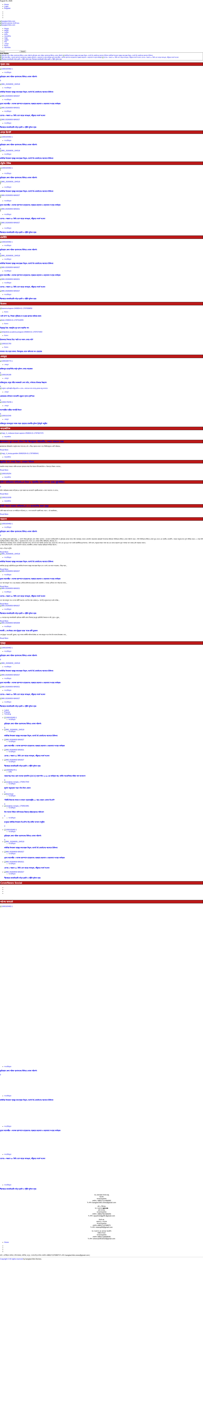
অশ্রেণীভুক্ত (7, 72)
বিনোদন (6, 46)
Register (7, 8)
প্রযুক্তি (6, 40)
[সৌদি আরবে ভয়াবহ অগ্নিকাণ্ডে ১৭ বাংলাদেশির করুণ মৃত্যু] (5, 497)
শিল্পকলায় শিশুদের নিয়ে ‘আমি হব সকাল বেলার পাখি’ (16, 339)
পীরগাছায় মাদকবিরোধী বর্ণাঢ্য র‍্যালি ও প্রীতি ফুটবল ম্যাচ (47, 59)
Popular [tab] (7, 712)
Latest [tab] (6, 710)
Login (6, 6)
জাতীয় (6, 34)
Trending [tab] (7, 714)
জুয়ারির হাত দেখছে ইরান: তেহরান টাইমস (17, 461)
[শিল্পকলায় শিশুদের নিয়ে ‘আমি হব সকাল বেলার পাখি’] (21, 332)
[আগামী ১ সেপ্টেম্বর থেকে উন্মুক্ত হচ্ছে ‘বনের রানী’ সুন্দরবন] (10, 623)
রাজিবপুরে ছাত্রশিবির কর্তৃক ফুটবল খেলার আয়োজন (16, 369)
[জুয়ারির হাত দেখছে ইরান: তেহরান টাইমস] (19, 453)
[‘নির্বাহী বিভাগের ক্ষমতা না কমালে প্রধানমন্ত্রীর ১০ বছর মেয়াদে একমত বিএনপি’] (8, 794)
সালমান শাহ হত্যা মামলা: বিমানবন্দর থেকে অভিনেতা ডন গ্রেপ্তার (21, 351)
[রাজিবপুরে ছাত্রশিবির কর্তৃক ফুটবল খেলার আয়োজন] (6, 361)
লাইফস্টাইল (7, 47)
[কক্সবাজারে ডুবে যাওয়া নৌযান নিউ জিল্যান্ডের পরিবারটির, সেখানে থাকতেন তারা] (21, 433)
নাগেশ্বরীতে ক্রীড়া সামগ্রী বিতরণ (11, 410)
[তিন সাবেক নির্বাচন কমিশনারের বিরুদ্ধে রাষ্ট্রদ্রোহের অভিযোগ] (16, 806)
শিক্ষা (5, 42)
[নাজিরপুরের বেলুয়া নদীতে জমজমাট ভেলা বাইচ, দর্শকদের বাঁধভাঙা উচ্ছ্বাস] (5, 375)
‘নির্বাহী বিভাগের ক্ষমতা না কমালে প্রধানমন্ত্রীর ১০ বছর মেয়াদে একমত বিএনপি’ (29, 800)
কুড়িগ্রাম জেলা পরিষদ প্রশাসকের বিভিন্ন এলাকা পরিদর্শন (47, 55)
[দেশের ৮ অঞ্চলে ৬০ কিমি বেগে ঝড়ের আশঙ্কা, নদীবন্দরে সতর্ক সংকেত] (10, 108)
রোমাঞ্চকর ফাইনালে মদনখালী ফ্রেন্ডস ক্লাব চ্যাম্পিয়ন (17, 396)
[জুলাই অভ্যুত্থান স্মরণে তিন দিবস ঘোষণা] (16, 782)
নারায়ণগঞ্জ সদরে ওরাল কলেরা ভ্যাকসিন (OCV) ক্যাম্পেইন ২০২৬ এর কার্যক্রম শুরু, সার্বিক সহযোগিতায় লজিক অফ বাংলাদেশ (44, 776)
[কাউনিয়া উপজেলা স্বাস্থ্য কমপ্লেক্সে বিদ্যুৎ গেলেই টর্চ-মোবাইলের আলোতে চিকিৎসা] (10, 84)
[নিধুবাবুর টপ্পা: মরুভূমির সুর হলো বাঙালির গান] (11, 320)
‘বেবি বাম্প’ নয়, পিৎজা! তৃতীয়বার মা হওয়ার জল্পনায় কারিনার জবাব (20, 316)
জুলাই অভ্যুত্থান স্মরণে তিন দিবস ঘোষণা (17, 788)
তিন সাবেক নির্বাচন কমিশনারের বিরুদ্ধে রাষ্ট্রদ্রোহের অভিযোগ (24, 812)
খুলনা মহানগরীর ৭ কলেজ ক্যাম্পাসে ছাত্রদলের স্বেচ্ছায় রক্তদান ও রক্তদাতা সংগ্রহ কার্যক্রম (76, 57)
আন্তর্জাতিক (7, 36)
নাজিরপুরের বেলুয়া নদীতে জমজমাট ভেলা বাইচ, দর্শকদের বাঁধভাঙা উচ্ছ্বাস (23, 382)
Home (6, 4)
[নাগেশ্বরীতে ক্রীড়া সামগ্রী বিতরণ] (6, 402)
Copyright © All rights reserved (11, 1259)
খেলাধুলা (6, 44)
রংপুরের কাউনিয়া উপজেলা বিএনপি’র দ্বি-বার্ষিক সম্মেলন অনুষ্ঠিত (24, 822)
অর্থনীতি (6, 32)
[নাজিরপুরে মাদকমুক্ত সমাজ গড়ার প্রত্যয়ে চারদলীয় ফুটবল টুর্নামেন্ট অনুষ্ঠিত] (5, 416)
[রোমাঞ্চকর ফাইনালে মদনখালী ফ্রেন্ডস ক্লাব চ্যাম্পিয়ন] (24, 388)
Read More (4, 450)
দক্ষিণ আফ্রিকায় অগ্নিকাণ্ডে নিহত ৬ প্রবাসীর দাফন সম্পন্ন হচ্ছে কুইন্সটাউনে (32, 482)
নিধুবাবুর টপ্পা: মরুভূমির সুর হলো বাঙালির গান (14, 328)
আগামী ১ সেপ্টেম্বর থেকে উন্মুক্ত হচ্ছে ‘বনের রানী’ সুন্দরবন (19, 630)
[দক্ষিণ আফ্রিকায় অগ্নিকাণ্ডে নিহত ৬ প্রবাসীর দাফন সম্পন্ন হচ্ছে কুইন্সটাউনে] (5, 474)
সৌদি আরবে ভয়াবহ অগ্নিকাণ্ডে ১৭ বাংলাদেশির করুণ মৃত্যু (24, 505)
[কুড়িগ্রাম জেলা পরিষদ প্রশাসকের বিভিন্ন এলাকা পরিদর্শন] (6, 69)
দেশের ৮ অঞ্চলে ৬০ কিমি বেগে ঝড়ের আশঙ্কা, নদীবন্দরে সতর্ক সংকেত (160, 57)
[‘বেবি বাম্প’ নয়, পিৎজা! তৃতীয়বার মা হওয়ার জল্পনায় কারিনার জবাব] (16, 308)
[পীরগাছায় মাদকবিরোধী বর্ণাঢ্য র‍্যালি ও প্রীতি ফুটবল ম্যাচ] (10, 119)
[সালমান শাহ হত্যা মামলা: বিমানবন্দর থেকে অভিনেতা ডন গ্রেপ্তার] (5, 344)
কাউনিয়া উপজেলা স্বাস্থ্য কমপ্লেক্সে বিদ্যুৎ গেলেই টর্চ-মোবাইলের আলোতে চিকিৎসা (130, 55)
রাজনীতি (6, 30)
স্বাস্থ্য (6, 38)
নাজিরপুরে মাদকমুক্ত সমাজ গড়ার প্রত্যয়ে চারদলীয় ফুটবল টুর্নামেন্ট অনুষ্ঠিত (23, 423)
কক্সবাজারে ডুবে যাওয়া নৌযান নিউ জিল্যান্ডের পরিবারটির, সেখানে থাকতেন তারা (32, 441)
